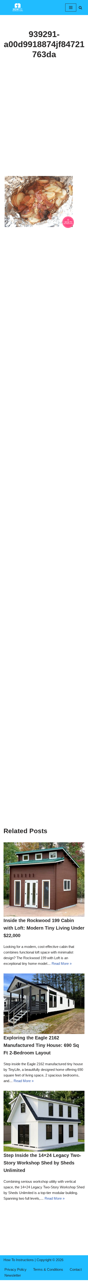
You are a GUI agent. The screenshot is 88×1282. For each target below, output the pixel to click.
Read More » (62, 963)
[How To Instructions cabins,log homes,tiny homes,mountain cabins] (18, 7)
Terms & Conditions (48, 1269)
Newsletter (12, 1275)
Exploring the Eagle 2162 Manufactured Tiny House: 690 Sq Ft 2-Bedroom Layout (41, 1045)
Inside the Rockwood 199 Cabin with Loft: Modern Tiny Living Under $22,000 (44, 928)
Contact (76, 1269)
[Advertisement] (44, 129)
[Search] (80, 7)
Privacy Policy (15, 1269)
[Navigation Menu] (70, 7)
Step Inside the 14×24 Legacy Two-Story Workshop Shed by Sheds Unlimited (42, 1163)
